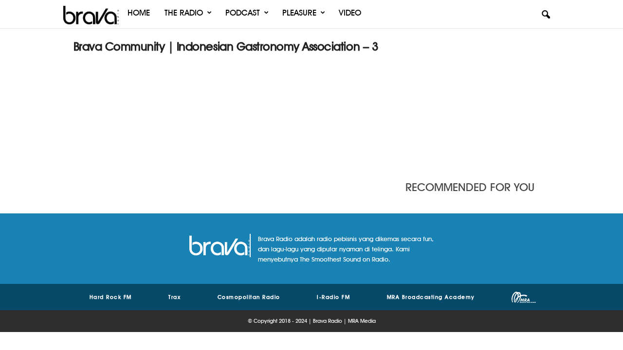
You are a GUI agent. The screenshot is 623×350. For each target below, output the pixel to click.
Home (139, 13)
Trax (174, 297)
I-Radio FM (333, 297)
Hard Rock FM (111, 297)
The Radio (184, 13)
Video (350, 13)
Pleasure (299, 13)
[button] (545, 15)
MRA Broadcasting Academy (431, 297)
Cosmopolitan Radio (249, 297)
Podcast (242, 13)
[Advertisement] (477, 99)
